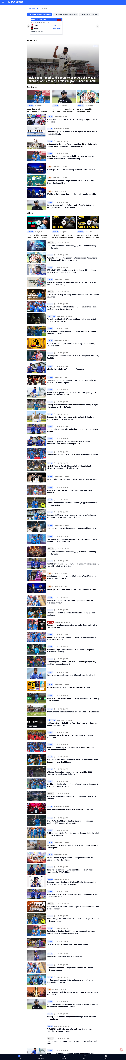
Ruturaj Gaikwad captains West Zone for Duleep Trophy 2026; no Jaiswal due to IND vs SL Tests (72, 406)
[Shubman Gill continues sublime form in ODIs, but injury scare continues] (36, 612)
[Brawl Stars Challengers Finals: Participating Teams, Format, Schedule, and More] (36, 343)
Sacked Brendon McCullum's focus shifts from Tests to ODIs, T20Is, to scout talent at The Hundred (63, 110)
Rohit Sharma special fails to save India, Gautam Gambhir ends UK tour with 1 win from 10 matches (73, 565)
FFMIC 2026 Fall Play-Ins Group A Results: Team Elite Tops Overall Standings (73, 295)
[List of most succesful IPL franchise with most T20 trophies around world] (36, 735)
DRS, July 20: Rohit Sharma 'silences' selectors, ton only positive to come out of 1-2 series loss (72, 540)
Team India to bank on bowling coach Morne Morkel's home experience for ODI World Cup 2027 (70, 871)
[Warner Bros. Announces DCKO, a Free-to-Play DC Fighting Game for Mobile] (36, 119)
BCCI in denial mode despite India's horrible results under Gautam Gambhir (72, 430)
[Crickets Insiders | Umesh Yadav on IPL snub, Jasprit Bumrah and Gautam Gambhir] (38, 222)
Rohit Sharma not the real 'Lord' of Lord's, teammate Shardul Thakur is (71, 491)
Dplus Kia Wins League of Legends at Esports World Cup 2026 (71, 528)
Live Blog (51, 622)
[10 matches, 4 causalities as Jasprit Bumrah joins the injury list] (36, 673)
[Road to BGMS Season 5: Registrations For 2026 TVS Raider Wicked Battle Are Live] (36, 180)
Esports (50, 129)
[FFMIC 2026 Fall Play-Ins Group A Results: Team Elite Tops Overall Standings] (36, 294)
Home (19, 1058)
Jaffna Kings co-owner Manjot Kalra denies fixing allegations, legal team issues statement (71, 663)
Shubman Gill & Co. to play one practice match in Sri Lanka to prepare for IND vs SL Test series (70, 418)
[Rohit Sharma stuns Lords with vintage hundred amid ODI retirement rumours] (36, 600)
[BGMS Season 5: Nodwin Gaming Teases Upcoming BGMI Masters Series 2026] (36, 992)
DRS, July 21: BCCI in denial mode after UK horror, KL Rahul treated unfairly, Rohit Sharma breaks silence (73, 271)
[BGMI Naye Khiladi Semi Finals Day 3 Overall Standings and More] (36, 192)
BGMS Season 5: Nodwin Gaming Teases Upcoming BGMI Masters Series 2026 (72, 993)
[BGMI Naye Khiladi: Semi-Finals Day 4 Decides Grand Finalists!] (36, 168)
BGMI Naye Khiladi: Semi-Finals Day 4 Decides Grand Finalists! (71, 169)
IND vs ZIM (41, 1058)
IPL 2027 (63, 1058)
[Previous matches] (28, 26)
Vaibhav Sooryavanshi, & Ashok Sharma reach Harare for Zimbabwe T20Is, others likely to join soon (69, 442)
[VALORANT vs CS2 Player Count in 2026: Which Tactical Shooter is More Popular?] (36, 845)
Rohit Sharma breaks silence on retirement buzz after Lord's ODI (72, 455)
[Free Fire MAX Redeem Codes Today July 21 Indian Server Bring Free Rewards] (36, 245)
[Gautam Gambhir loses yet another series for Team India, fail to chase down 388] (36, 624)
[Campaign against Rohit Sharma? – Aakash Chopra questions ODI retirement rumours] (36, 918)
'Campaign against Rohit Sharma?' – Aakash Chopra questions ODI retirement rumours (73, 920)
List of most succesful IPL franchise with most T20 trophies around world (70, 736)
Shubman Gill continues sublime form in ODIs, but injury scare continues (71, 614)
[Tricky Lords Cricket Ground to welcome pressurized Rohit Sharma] (36, 710)
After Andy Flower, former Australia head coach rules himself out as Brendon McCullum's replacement (73, 1005)
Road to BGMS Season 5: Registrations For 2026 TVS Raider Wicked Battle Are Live (70, 181)
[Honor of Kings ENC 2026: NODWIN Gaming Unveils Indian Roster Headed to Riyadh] (36, 131)
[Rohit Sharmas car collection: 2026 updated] (36, 955)
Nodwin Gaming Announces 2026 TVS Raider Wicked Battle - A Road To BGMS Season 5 (71, 577)
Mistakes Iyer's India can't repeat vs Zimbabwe (65, 369)
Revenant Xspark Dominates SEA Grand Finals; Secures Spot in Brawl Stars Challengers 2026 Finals (71, 883)
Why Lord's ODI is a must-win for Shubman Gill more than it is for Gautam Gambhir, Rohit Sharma (72, 760)
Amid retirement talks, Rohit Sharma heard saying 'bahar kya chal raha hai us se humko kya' (73, 834)
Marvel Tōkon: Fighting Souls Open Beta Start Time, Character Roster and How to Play (71, 283)
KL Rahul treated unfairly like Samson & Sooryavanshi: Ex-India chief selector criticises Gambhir (72, 308)
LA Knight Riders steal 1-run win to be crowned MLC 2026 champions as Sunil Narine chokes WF (69, 773)
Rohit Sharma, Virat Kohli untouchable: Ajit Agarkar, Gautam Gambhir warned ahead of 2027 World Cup (37, 110)
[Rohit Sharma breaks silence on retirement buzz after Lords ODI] (36, 453)
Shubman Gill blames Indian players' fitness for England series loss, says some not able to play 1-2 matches (71, 516)
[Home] (16, 2)
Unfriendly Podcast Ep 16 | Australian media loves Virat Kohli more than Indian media (88, 236)
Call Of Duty (52, 316)
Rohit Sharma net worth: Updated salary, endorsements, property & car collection (73, 699)
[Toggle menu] (3, 2)
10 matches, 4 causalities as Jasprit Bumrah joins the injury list (71, 675)
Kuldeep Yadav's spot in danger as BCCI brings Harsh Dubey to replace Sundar (71, 1017)
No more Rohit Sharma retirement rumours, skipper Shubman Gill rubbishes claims (72, 503)
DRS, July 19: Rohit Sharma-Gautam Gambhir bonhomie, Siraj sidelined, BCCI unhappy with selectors (70, 822)
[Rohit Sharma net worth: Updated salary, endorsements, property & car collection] (36, 698)
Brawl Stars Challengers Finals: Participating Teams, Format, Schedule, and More (71, 344)
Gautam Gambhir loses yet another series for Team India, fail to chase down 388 (72, 626)
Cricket (95, 46)
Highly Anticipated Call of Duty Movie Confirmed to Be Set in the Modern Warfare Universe (72, 724)
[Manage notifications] (121, 1049)
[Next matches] (97, 26)
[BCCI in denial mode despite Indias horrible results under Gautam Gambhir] (36, 429)
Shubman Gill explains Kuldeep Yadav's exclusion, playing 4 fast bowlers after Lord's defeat (72, 393)
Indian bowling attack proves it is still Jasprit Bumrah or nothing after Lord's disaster (72, 638)
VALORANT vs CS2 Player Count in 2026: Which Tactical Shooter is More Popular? (72, 846)
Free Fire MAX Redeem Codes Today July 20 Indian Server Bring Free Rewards (71, 552)
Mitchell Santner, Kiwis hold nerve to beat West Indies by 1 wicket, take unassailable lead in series (70, 467)
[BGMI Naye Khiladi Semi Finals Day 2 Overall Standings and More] (36, 588)
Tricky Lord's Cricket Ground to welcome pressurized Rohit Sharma (73, 712)
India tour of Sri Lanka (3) (90, 14)
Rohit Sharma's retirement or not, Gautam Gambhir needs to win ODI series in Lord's (72, 895)
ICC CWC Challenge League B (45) (66, 14)
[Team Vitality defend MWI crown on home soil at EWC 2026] (36, 808)
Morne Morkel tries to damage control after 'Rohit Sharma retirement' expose (70, 969)
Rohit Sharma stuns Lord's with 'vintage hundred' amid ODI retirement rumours (70, 601)
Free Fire (50, 243)
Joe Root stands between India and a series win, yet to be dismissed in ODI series (70, 981)
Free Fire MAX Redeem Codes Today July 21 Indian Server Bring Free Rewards (71, 246)
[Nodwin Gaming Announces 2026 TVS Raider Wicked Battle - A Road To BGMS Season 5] (36, 575)
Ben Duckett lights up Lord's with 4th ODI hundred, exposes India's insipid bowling (70, 650)
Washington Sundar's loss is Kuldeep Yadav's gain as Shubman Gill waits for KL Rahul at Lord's (73, 785)
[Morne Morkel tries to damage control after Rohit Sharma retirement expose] (36, 967)
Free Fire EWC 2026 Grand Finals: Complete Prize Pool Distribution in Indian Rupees (73, 907)
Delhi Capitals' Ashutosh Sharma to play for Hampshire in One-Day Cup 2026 (73, 357)
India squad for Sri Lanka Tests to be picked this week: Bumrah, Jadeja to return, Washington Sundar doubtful (62, 79)
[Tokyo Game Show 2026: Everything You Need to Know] (36, 686)
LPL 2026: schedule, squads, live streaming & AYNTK (67, 944)
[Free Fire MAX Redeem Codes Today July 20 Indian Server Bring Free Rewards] (36, 551)
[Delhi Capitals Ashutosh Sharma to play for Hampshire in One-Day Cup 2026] (36, 355)
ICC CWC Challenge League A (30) (40, 14)
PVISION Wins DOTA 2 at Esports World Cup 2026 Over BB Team (71, 479)
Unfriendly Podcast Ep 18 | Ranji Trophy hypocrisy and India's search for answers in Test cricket (63, 236)
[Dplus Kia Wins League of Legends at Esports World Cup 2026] (36, 526)
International (33, 9)
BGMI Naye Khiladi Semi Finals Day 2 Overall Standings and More (72, 589)
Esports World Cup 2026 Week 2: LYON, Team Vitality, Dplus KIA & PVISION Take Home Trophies (72, 381)
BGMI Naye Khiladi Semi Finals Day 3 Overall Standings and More (72, 194)
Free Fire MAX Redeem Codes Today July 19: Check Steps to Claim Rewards (72, 797)
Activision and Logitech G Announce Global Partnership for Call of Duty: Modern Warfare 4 (72, 320)
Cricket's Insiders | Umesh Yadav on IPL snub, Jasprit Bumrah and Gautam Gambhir (38, 236)
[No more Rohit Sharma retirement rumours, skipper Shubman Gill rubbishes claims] (36, 502)
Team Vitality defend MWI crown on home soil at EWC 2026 (70, 809)
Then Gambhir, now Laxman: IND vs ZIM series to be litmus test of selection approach (73, 332)
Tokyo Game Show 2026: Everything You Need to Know (68, 687)
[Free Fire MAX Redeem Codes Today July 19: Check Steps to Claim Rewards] (36, 796)
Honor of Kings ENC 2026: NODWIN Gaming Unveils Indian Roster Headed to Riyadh (72, 132)
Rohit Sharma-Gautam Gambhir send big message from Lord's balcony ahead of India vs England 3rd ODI (71, 932)
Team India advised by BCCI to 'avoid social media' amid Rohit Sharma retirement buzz (71, 748)
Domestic (45, 9)
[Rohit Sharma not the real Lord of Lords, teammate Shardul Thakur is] (36, 490)
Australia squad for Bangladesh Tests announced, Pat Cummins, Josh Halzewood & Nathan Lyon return (87, 110)
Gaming (50, 117)
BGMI (49, 167)
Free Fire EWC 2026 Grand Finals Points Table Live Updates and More (72, 1042)
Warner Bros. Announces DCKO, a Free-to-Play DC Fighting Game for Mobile (72, 120)
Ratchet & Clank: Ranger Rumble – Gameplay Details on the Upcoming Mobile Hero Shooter (70, 858)
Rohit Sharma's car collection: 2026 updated (64, 956)
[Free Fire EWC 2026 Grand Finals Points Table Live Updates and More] (36, 1041)
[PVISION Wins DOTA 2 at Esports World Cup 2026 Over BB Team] (36, 478)
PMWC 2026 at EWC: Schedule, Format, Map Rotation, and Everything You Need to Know (69, 1030)
